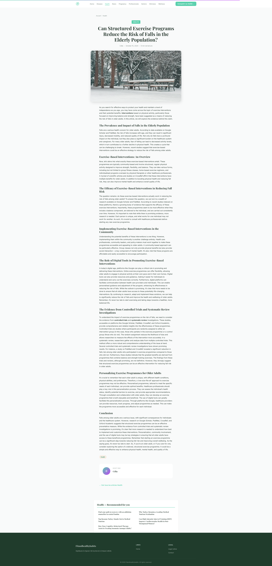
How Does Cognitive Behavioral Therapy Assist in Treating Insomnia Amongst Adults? (114, 527)
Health (107, 4)
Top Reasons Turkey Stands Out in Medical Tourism (114, 520)
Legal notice (172, 549)
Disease (99, 4)
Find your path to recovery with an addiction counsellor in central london (114, 513)
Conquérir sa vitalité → (186, 4)
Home (92, 4)
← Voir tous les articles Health (110, 485)
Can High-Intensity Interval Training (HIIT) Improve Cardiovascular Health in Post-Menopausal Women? (155, 521)
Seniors (144, 4)
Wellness (161, 4)
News (114, 4)
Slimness (152, 4)
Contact (171, 553)
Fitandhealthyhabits (86, 545)
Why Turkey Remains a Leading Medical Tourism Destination (154, 513)
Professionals (134, 4)
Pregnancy (122, 4)
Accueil (98, 16)
